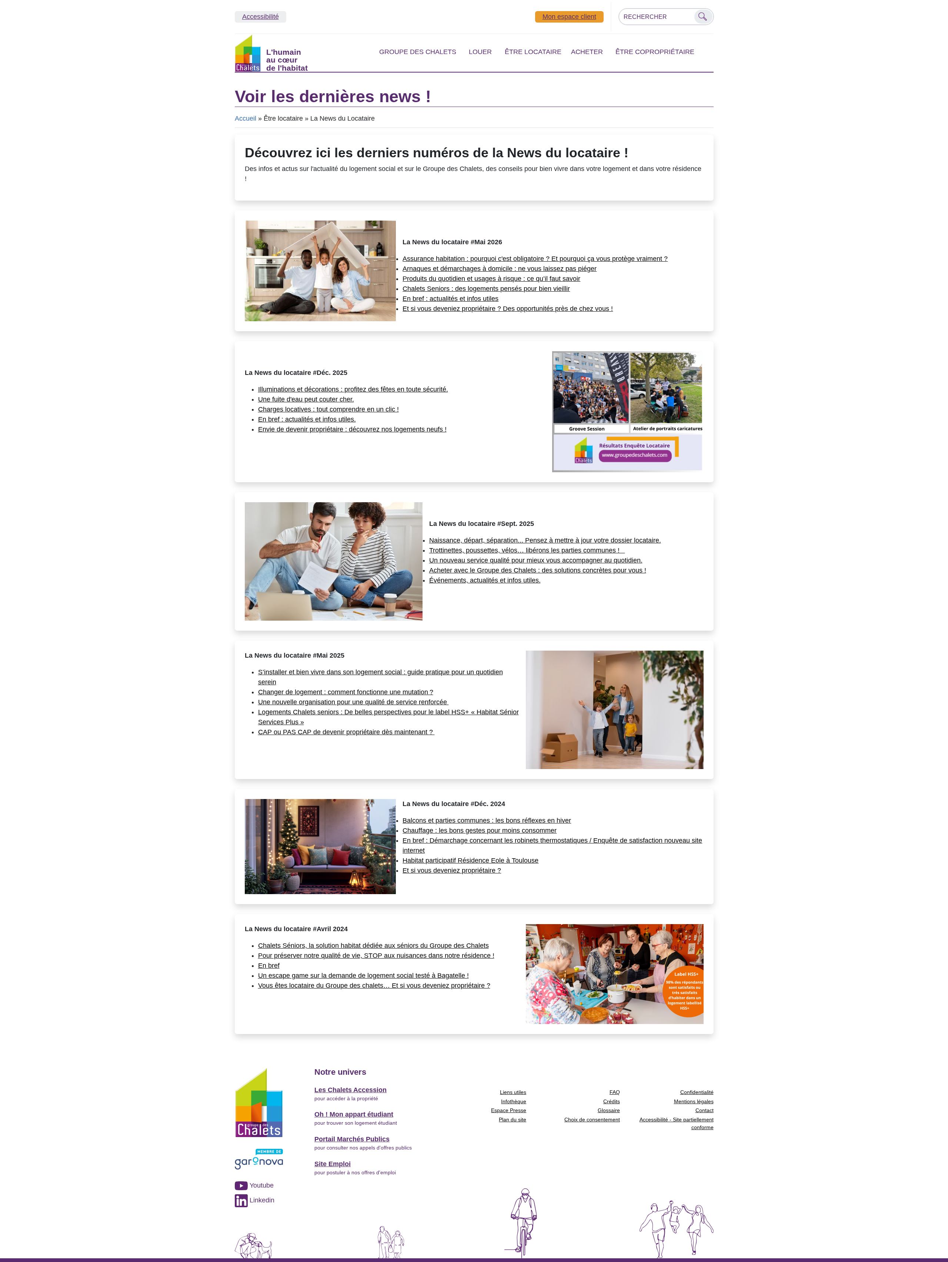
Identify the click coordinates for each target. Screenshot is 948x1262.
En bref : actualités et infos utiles (450, 298)
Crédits (611, 1101)
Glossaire (609, 1110)
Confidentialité (697, 1092)
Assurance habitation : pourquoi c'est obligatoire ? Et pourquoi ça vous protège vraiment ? (535, 258)
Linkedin (261, 1200)
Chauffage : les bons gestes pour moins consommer (480, 830)
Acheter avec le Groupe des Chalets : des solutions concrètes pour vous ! (537, 570)
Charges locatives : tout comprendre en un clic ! (328, 409)
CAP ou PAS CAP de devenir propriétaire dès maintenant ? (346, 732)
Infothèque (513, 1101)
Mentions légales (694, 1101)
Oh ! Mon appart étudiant (353, 1114)
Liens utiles (513, 1092)
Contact (704, 1110)
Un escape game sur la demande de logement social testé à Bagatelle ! (363, 975)
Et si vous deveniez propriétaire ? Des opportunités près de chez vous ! (508, 308)
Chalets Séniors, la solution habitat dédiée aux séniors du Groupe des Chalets (373, 945)
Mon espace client (569, 16)
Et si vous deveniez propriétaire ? (452, 870)
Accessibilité (260, 16)
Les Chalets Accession (350, 1090)
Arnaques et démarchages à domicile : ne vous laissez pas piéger (500, 268)
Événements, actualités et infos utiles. (485, 580)
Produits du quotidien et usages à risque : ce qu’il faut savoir (491, 278)
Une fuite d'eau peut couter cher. (306, 399)
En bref (269, 965)
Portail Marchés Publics (352, 1139)
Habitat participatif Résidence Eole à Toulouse (470, 860)
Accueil (245, 118)
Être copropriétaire (654, 52)
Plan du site (512, 1119)
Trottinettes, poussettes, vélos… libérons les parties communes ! (527, 550)
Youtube (261, 1185)
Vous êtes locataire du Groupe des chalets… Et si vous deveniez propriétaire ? (374, 985)
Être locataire (533, 52)
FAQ (615, 1092)
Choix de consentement (592, 1119)
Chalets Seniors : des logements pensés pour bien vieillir (486, 288)
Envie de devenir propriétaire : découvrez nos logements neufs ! (352, 429)
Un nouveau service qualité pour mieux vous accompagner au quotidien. (535, 560)
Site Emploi (332, 1164)
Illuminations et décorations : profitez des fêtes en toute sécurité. (353, 389)
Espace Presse (508, 1110)
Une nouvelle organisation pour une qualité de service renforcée (353, 702)
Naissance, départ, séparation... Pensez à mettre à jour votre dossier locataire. (545, 540)
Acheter (587, 52)
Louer (480, 52)
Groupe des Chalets (417, 52)
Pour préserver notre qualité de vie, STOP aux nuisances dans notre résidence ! (376, 955)
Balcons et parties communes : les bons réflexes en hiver (487, 820)
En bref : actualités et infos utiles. (307, 419)
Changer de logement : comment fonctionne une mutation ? (345, 692)
